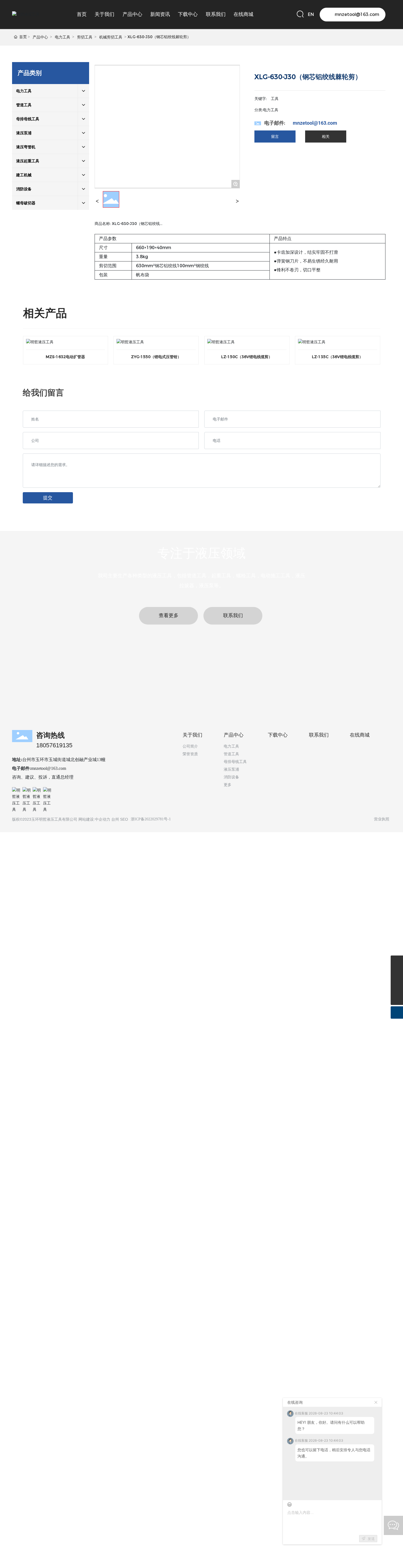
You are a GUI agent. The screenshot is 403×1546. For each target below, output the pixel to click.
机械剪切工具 (110, 37)
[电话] (397, 974)
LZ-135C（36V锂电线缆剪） (337, 356)
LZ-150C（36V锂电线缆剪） (246, 356)
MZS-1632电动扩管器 (65, 356)
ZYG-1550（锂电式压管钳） (156, 356)
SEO (124, 819)
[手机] (397, 986)
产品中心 (40, 37)
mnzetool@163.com (315, 123)
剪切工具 (84, 37)
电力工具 (62, 37)
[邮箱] (397, 962)
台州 (115, 819)
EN (311, 14)
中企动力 (102, 819)
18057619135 (54, 745)
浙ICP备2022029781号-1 (151, 819)
